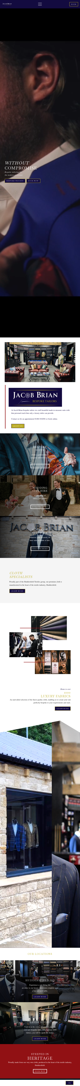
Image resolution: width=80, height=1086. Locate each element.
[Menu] (40, 4)
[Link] (7, 4)
